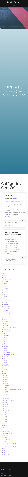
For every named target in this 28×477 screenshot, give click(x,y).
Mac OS (5, 370)
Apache (7, 377)
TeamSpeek (7, 345)
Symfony (6, 341)
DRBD (6, 387)
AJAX (6, 375)
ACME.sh (8, 196)
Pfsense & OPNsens (9, 331)
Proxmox (6, 424)
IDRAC (6, 289)
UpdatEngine (7, 352)
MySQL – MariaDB (9, 400)
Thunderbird (6, 346)
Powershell (8, 439)
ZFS (6, 422)
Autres (20, 94)
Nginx (6, 404)
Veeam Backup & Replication (11, 354)
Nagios (6, 310)
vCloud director (8, 433)
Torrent (5, 348)
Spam (6, 416)
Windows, (7, 261)
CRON (6, 383)
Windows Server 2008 (10, 443)
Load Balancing (6, 366)
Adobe (5, 277)
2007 (6, 323)
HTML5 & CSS (7, 300)
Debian (5, 362)
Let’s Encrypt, (9, 224)
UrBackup (6, 364)
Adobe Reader (8, 279)
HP (4, 298)
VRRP (6, 420)
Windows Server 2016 (10, 447)
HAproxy (7, 391)
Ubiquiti (5, 350)
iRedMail (6, 302)
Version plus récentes (10, 327)
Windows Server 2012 (10, 445)
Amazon (6, 281)
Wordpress (6, 356)
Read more (8, 216)
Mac (3, 368)
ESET (5, 294)
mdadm (7, 399)
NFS (6, 402)
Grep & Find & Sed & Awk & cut (13, 389)
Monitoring (6, 308)
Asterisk (6, 283)
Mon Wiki (14, 2)
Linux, (14, 224)
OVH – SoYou (7, 329)
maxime (15, 198)
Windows (9, 91)
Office (5, 320)
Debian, (15, 222)
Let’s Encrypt (7, 306)
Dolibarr (5, 293)
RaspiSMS (6, 335)
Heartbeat (7, 393)
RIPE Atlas (6, 339)
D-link (5, 285)
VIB (7, 429)
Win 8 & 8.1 (6, 454)
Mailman (7, 397)
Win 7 (5, 453)
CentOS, (11, 222)
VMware (6, 426)
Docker (5, 291)
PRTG (6, 312)
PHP (6, 408)
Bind (6, 381)
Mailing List (8, 395)
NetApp (5, 316)
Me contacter (4, 473)
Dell (5, 287)
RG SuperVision (8, 314)
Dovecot (7, 385)
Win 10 (5, 451)
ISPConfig (6, 304)
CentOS (5, 360)
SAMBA (6, 412)
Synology (6, 343)
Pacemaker (8, 406)
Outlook (6, 321)
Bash (6, 379)
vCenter (7, 431)
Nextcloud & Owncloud (9, 318)
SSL (6, 418)
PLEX (5, 333)
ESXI (6, 427)
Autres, (7, 222)
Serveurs (9, 94)
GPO (6, 437)
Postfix (7, 410)
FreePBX (6, 296)
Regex (5, 337)
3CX (5, 275)
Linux (20, 91)
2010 (6, 325)
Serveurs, (11, 260)
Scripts (7, 414)
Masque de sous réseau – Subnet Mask (13, 233)
